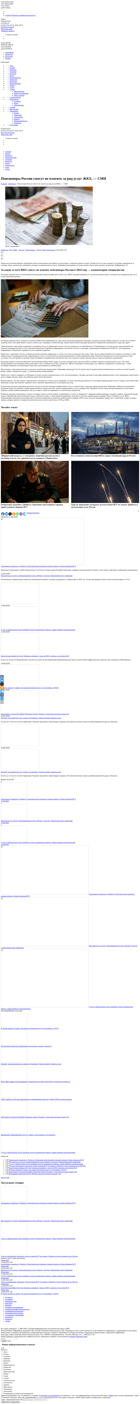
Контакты (9, 1303)
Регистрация (9, 27)
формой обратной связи (78, 1336)
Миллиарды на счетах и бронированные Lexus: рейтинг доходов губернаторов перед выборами (37, 576)
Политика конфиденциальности (17, 1309)
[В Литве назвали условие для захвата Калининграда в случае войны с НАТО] (20, 686)
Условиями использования (49, 1395)
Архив (7, 1321)
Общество (9, 54)
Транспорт (18, 115)
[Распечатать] (2, 259)
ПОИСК (8, 47)
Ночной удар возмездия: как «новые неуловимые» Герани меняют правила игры (31, 718)
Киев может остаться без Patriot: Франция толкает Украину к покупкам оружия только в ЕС (35, 714)
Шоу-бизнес (14, 109)
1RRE (111, 1395)
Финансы (17, 123)
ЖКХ (15, 250)
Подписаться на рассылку (10, 1402)
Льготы (21, 250)
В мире (8, 58)
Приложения (19, 105)
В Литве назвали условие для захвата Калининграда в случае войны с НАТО (30, 688)
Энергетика (18, 117)
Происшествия (15, 83)
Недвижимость (15, 78)
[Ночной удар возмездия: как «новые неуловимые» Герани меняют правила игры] (20, 746)
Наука (12, 76)
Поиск (7, 6)
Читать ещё (5, 1177)
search (4, 1341)
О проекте (9, 1299)
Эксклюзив (14, 125)
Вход (3, 27)
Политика (9, 56)
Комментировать (33, 513)
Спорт (12, 87)
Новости (4, 1350)
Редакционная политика (14, 1313)
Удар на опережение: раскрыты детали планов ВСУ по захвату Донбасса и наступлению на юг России (47, 1166)
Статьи (12, 89)
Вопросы (8, 1319)
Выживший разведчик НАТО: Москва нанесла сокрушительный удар (35, 1174)
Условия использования (14, 1307)
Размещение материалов (14, 1311)
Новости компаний (21, 93)
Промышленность (20, 121)
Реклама (8, 1305)
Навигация (9, 2)
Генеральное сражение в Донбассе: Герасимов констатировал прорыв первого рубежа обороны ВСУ (38, 566)
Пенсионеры (30, 250)
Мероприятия (19, 91)
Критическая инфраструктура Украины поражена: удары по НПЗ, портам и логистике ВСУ (35, 656)
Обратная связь (6, 29)
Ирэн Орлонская (48, 250)
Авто (11, 66)
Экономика (9, 52)
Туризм (12, 107)
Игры (16, 103)
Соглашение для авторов (14, 1315)
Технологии (14, 99)
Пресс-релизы (19, 95)
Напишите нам (10, 1301)
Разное (12, 85)
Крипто (17, 119)
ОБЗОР (8, 43)
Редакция (8, 1297)
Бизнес (16, 113)
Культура (13, 74)
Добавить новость (7, 31)
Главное (8, 152)
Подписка (9, 1317)
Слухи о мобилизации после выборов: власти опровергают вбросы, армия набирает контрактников (38, 630)
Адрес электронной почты (11, 1399)
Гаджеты (17, 101)
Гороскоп (13, 70)
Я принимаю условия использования (18, 1393)
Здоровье (13, 72)
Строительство (15, 97)
